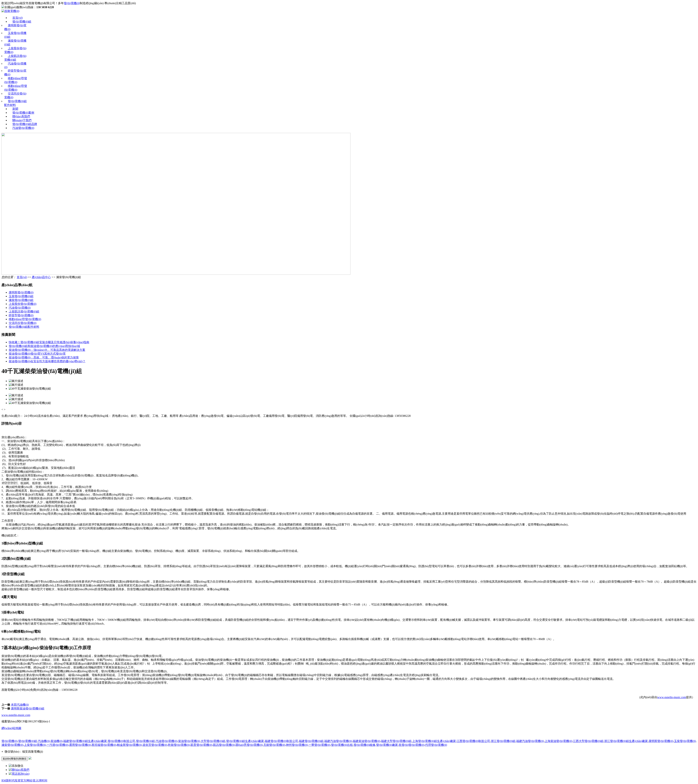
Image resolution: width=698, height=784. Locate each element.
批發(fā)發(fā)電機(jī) (411, 744)
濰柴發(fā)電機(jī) (12, 744)
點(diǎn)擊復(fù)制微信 (14, 758)
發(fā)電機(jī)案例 (23, 112)
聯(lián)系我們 (21, 116)
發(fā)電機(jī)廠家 (387, 744)
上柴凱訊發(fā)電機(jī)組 (24, 311)
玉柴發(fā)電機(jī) (685, 741)
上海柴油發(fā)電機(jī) (558, 741)
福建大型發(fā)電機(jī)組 (396, 741)
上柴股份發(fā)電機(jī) (22, 303)
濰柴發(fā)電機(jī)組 (21, 300)
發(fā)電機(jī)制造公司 (121, 741)
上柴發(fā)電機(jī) (35, 744)
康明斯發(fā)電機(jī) (21, 292)
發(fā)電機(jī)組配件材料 (24, 326)
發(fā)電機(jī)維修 (364, 744)
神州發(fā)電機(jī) (297, 744)
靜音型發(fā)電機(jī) (21, 315)
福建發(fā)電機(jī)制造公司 (281, 741)
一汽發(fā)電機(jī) (57, 744)
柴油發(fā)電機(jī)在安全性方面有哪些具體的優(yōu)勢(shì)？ (47, 361)
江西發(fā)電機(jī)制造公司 (473, 741)
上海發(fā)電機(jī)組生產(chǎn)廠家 (434, 741)
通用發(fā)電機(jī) (80, 744)
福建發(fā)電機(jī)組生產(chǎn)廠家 (85, 741)
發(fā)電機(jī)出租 (342, 744)
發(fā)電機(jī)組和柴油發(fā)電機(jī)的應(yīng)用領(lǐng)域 (44, 346)
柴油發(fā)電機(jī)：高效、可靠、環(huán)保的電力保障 (44, 357)
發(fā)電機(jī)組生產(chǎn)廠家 (245, 741)
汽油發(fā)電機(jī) (23, 127)
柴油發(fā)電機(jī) (189, 741)
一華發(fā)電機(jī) (319, 744)
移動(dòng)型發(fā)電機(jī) (25, 319)
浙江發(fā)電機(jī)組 (503, 741)
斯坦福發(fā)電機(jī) (104, 744)
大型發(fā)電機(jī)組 (213, 741)
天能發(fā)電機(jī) (274, 744)
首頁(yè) (17, 17)
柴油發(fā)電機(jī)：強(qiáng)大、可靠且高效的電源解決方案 (47, 349)
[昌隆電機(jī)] (10, 11)
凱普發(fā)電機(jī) (201, 744)
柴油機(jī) (57, 741)
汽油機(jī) (44, 741)
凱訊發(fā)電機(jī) (224, 744)
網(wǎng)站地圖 (11, 728)
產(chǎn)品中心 (41, 277)
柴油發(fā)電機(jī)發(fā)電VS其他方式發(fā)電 (37, 353)
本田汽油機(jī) (20, 704)
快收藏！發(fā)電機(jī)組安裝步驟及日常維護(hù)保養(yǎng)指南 (49, 342)
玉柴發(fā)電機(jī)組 (21, 296)
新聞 (15, 108)
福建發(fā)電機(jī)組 (311, 741)
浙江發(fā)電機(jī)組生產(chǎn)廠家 (626, 741)
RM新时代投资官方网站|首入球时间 (24, 780)
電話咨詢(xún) (20, 773)
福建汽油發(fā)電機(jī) (338, 741)
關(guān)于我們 (21, 120)
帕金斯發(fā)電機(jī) (129, 744)
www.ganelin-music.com (671, 697)
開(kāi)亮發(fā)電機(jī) (249, 744)
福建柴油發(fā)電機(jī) (366, 741)
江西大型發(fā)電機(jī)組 (588, 741)
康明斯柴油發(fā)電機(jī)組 (27, 708)
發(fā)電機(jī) (72, 3)
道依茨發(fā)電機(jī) (155, 744)
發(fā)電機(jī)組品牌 (24, 124)
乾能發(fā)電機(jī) (179, 744)
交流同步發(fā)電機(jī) (22, 322)
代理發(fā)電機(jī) (436, 744)
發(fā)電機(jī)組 (21, 21)
